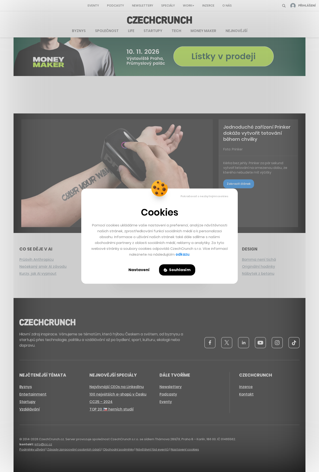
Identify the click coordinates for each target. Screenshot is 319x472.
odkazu (182, 254)
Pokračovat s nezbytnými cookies (204, 196)
